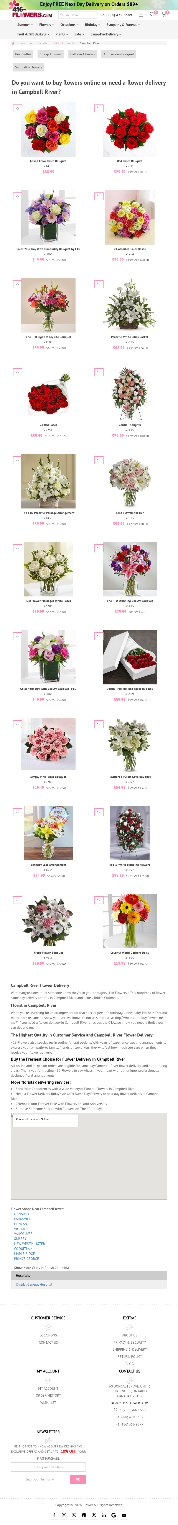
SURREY (20, 1238)
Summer (24, 24)
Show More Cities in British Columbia (41, 1267)
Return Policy (129, 1356)
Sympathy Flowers (28, 67)
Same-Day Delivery (105, 34)
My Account (48, 1388)
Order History (48, 1395)
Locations (48, 1335)
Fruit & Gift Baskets (32, 34)
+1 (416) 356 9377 (129, 1424)
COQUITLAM (23, 1248)
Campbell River (90, 43)
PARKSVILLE (23, 1219)
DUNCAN (20, 1224)
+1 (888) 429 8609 (116, 15)
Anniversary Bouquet (119, 54)
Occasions (68, 24)
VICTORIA (21, 1229)
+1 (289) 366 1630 (132, 1410)
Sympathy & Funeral (122, 24)
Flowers (45, 24)
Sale (78, 34)
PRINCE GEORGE (26, 1258)
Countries (26, 43)
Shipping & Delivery (130, 1349)
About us (129, 1335)
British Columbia (64, 43)
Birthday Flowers (82, 54)
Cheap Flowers (51, 54)
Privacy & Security (130, 1342)
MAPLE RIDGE (24, 1253)
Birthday (91, 24)
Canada (42, 43)
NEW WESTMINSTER (29, 1243)
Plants (61, 34)
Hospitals (23, 1275)
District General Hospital (34, 1284)
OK (78, 1479)
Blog (130, 1363)
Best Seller (23, 54)
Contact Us (48, 1342)
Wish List (48, 1402)
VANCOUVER (23, 1233)
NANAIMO (21, 1214)
